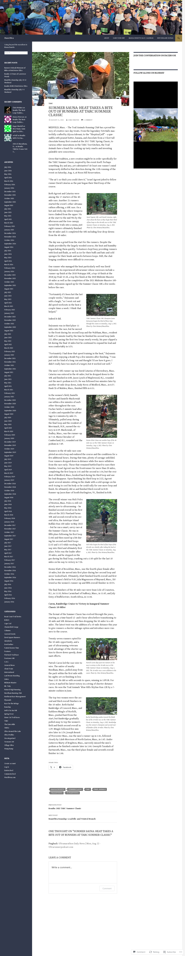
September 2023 (10, 285)
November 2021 (10, 362)
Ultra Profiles (9, 735)
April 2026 (8, 178)
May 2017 (7, 550)
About (106, 38)
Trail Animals (100, 789)
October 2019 (9, 449)
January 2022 (9, 355)
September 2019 (10, 452)
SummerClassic (75, 789)
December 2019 (10, 442)
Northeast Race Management (15, 697)
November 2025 (10, 195)
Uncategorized (9, 738)
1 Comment (88, 120)
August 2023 (8, 289)
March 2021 (8, 390)
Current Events (9, 634)
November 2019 (10, 445)
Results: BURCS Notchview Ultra (15, 86)
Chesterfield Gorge (11, 627)
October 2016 (9, 574)
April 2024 (8, 261)
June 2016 (8, 588)
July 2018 (7, 501)
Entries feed (8, 770)
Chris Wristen (73, 120)
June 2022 (8, 338)
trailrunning (57, 793)
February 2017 (9, 560)
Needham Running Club (13, 693)
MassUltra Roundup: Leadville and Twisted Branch (72, 817)
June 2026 (8, 171)
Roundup (7, 707)
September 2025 (10, 202)
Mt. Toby (7, 686)
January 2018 (9, 522)
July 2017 (7, 543)
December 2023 (10, 275)
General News (9, 665)
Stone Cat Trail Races (12, 717)
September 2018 (10, 494)
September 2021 (10, 369)
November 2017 (10, 529)
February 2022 (9, 351)
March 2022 (8, 348)
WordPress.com (9, 777)
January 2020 (9, 438)
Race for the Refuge (11, 704)
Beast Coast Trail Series (12, 617)
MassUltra (9, 38)
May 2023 (7, 299)
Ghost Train (8, 669)
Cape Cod (7, 624)
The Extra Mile (9, 724)
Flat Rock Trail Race (11, 655)
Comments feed (10, 774)
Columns (7, 630)
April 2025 (8, 219)
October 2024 (9, 240)
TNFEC (6, 728)
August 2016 (8, 581)
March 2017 (8, 557)
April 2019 (8, 470)
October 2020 (9, 407)
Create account (10, 763)
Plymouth (7, 700)
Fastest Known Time (11, 648)
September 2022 (10, 327)
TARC (51, 103)
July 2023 (7, 292)
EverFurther (8, 644)
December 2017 (10, 525)
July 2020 (7, 418)
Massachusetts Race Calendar (141, 38)
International (9, 672)
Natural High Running (12, 690)
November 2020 (10, 404)
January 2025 (9, 230)
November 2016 (10, 571)
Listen (6, 679)
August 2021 (8, 372)
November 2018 (10, 487)
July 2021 (7, 376)
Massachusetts (57, 789)
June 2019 (8, 463)
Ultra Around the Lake (12, 731)
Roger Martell (18, 126)
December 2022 (10, 317)
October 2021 (9, 365)
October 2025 (9, 198)
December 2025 (10, 192)
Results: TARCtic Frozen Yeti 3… (20, 149)
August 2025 (8, 205)
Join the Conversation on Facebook (155, 55)
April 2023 (8, 303)
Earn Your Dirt (119, 38)
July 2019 (7, 459)
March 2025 (8, 223)
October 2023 (9, 282)
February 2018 (9, 518)
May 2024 (7, 258)
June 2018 (8, 504)
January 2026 (9, 188)
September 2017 (10, 536)
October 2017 (9, 532)
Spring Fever (9, 714)
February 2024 (9, 268)
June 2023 (8, 296)
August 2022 (8, 331)
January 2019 (9, 480)
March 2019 (8, 473)
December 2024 (10, 233)
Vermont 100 (9, 742)
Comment (107, 888)
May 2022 (7, 341)
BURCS (6, 620)
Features (7, 651)
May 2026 (7, 174)
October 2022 (9, 324)
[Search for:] (16, 53)
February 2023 (9, 310)
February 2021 (9, 393)
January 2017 (9, 564)
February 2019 (9, 477)
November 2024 (10, 237)
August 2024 (8, 247)
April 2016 (8, 595)
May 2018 (7, 508)
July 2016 (7, 584)
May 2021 (7, 383)
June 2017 (8, 546)
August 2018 (8, 497)
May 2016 (7, 591)
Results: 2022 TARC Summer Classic (65, 807)
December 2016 (10, 567)
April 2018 (8, 511)
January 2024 (9, 272)
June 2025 (8, 212)
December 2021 (10, 358)
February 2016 (9, 598)
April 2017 (8, 553)
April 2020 (8, 428)
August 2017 (8, 539)
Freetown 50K (9, 658)
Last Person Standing (12, 676)
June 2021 (8, 379)
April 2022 (8, 345)
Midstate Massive (10, 683)
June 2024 (8, 254)
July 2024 (7, 251)
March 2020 (8, 431)
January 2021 (9, 397)
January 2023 (9, 313)
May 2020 (7, 424)
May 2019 (7, 466)
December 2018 (10, 484)
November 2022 (10, 320)
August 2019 (8, 456)
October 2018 (9, 491)
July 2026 (7, 167)
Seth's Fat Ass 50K (10, 710)
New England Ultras (165, 38)
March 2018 (8, 515)
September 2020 (10, 411)
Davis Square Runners (12, 637)
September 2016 (10, 577)
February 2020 (9, 435)
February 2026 (9, 185)
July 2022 (7, 334)
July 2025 (7, 209)
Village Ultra (9, 745)
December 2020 (10, 400)
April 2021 (8, 386)
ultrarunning (73, 793)
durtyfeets (8, 641)
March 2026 (8, 181)
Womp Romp (8, 749)
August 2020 (8, 414)
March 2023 (8, 306)
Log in (6, 767)
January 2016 (9, 602)
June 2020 (8, 421)
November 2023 (10, 278)
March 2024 (8, 265)
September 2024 (10, 244)
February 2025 (9, 226)
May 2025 (7, 216)
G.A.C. (6, 662)
